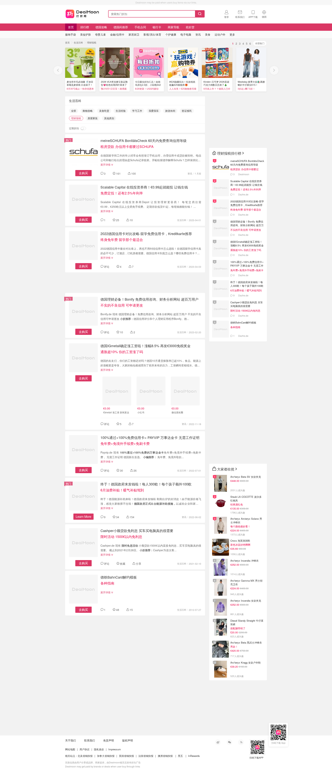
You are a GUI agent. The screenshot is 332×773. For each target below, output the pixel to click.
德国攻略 (101, 27)
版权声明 (127, 740)
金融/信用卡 (117, 34)
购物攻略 (88, 111)
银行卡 (157, 27)
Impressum (114, 749)
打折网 (82, 13)
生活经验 (121, 111)
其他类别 (109, 118)
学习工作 (137, 111)
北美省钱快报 (85, 756)
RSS (241, 742)
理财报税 (91, 42)
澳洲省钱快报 (165, 756)
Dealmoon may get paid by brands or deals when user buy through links (102, 766)
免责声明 (108, 740)
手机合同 (140, 27)
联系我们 (89, 740)
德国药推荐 (121, 27)
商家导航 (173, 27)
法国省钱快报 (145, 756)
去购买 (83, 173)
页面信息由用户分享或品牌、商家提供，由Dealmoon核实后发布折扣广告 (103, 762)
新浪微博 (218, 742)
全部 (73, 111)
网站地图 (70, 749)
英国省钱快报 (126, 756)
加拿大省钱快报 (106, 756)
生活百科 (78, 42)
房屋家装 (93, 118)
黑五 (180, 756)
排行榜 (84, 27)
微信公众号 (229, 742)
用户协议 (85, 749)
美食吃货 (104, 111)
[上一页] (58, 70)
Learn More (83, 516)
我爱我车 (154, 111)
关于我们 (70, 740)
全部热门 (259, 43)
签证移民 (187, 111)
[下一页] (274, 70)
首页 (71, 27)
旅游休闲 (170, 111)
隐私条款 (99, 749)
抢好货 (190, 27)
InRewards (194, 756)
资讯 (190, 173)
